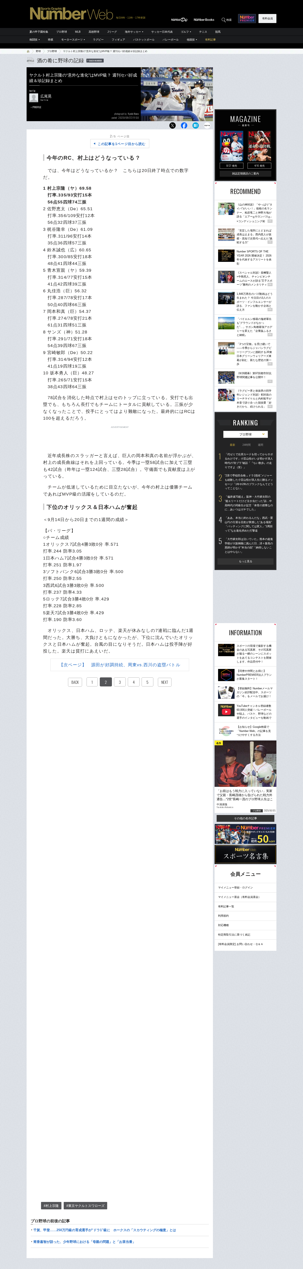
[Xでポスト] (172, 126)
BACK (75, 682)
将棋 (50, 39)
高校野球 (94, 31)
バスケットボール (144, 39)
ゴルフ (185, 31)
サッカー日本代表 (162, 31)
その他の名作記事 (245, 818)
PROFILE (37, 107)
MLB (78, 31)
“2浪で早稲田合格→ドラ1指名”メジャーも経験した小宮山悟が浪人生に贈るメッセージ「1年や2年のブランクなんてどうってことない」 (249, 482)
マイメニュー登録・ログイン (235, 887)
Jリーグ (112, 31)
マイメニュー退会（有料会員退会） (239, 897)
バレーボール (171, 39)
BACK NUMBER (95, 60)
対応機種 (223, 925)
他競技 (191, 39)
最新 (232, 444)
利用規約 (223, 915)
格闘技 (33, 39)
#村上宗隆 (51, 1205)
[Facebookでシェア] (184, 126)
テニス (203, 31)
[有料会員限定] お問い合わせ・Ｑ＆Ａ (240, 944)
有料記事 (210, 39)
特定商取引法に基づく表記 (234, 934)
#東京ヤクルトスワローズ (85, 1205)
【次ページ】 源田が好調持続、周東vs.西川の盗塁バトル (120, 664)
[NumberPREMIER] (247, 18)
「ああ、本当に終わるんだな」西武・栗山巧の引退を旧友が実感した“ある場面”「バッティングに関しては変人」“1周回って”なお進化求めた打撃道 (249, 524)
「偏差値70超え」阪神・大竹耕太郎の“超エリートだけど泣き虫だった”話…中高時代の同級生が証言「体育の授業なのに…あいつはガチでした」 (249, 503)
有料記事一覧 (226, 906)
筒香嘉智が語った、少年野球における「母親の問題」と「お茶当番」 (84, 1241)
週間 (260, 444)
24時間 (246, 444)
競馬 (218, 31)
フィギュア (118, 39)
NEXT (164, 682)
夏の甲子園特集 (38, 31)
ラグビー (98, 39)
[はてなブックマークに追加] (195, 126)
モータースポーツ (72, 39)
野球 (38, 51)
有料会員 (267, 18)
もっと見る (245, 561)
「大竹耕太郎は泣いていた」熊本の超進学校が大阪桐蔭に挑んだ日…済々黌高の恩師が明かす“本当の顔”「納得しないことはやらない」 (249, 545)
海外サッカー (133, 31)
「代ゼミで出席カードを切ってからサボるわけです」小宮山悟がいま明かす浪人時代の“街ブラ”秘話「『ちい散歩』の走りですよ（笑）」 (249, 461)
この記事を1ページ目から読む (122, 144)
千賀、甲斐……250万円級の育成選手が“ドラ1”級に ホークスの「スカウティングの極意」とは (104, 1230)
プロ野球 (61, 31)
